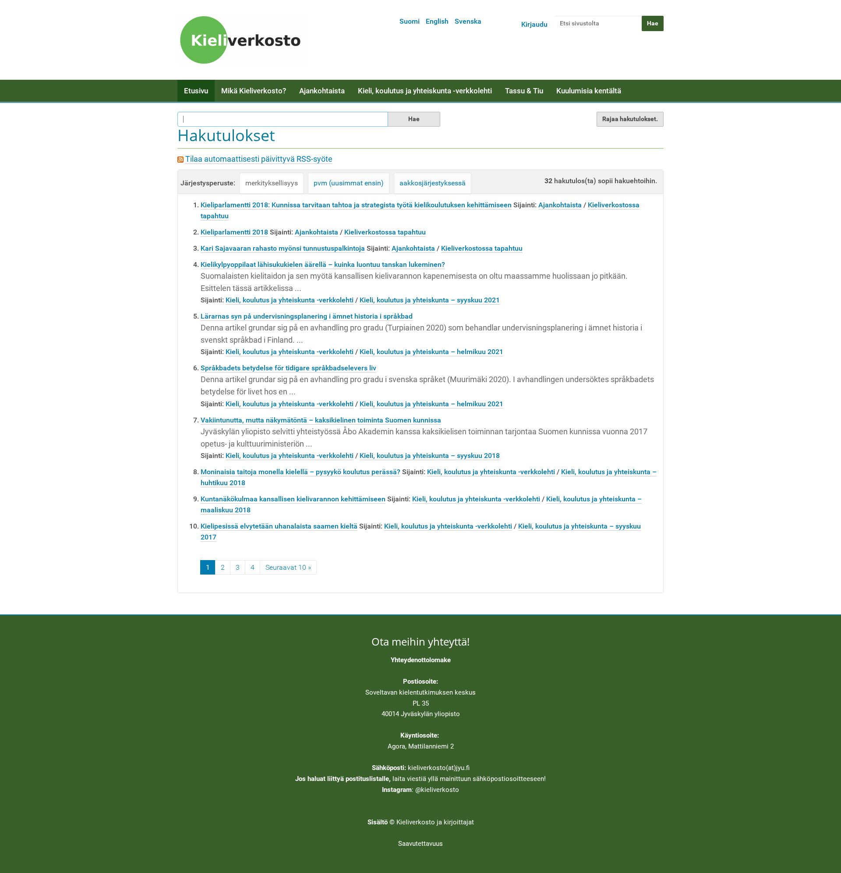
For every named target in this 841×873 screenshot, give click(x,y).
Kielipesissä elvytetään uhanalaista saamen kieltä (279, 526)
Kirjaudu (534, 24)
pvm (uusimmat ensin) (349, 183)
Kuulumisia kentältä (588, 90)
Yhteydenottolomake (421, 660)
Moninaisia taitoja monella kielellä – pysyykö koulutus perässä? (300, 472)
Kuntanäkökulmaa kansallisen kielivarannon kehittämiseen (293, 499)
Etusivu (196, 90)
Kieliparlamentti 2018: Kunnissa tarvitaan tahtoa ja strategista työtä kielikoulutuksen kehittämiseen (356, 205)
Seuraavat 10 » (288, 567)
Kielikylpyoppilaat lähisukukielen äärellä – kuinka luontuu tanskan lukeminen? (323, 264)
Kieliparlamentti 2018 (234, 232)
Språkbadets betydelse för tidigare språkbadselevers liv (288, 368)
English (437, 21)
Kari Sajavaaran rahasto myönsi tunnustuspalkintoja (283, 248)
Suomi (409, 21)
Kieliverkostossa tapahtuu (385, 232)
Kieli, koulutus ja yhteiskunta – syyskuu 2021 (430, 300)
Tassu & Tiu (524, 90)
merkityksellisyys (271, 183)
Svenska (468, 21)
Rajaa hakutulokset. (630, 118)
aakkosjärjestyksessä (432, 183)
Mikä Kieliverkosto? (253, 90)
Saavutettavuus (420, 844)
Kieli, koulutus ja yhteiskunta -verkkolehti (425, 90)
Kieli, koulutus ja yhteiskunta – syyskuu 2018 (430, 455)
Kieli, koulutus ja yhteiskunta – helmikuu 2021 (431, 352)
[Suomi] (243, 40)
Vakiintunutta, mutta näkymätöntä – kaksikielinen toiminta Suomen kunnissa (321, 420)
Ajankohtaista (322, 90)
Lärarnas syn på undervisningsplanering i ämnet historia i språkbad (307, 316)
